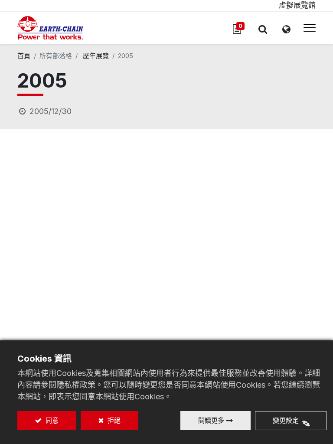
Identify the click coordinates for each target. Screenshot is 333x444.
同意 (51, 420)
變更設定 (286, 420)
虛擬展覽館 (297, 5)
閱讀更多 (211, 420)
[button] (263, 29)
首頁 (23, 56)
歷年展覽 (96, 56)
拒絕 (113, 420)
